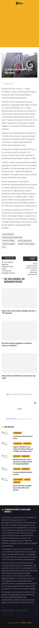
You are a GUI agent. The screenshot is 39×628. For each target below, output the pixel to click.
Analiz (27, 479)
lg (5, 247)
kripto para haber (27, 244)
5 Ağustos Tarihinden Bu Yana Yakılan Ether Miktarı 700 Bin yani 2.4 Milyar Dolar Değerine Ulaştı (23, 449)
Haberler (17, 433)
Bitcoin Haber (27, 623)
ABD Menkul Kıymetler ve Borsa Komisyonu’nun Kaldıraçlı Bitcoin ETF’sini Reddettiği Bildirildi (22, 462)
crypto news (9, 241)
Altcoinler (18, 479)
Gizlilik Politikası (8, 610)
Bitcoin (17, 456)
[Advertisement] (19, 26)
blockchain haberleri (13, 237)
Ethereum (17, 443)
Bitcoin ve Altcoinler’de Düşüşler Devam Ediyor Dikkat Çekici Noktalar (22, 488)
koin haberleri (25, 241)
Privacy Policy (22, 610)
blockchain (9, 234)
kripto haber (9, 244)
